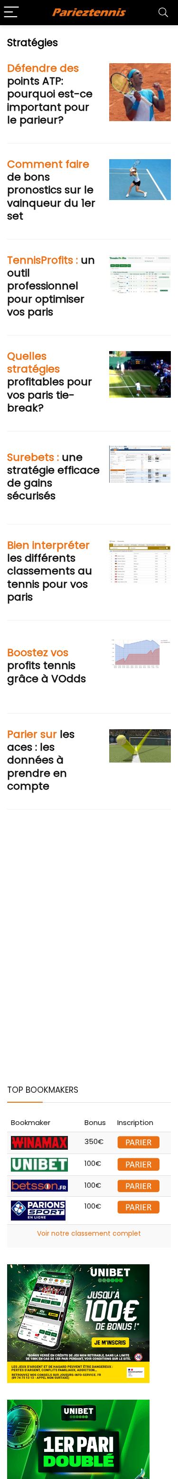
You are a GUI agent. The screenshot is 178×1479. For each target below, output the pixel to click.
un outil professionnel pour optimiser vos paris (51, 286)
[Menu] (11, 12)
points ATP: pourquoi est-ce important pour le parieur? (50, 94)
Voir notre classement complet (89, 1233)
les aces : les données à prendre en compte (41, 760)
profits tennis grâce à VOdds (46, 665)
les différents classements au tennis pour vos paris (49, 571)
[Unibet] (78, 1270)
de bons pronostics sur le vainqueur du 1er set (51, 190)
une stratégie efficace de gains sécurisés (53, 477)
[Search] (163, 12)
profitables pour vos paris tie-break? (49, 382)
